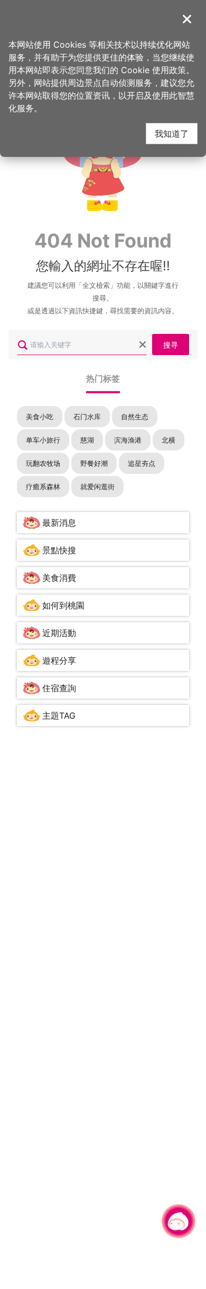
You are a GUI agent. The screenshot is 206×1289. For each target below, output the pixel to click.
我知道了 (172, 133)
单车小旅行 (43, 440)
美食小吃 (39, 416)
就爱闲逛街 (97, 486)
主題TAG (59, 715)
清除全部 (142, 344)
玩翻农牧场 (43, 463)
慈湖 (87, 440)
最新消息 (59, 522)
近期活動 (59, 633)
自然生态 (134, 416)
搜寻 (170, 344)
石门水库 (87, 416)
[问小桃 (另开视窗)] (178, 1221)
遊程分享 (59, 660)
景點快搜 (59, 550)
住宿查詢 (59, 688)
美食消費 (59, 577)
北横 (168, 440)
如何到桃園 (63, 605)
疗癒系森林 (43, 486)
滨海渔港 (128, 440)
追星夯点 (141, 463)
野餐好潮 (94, 463)
